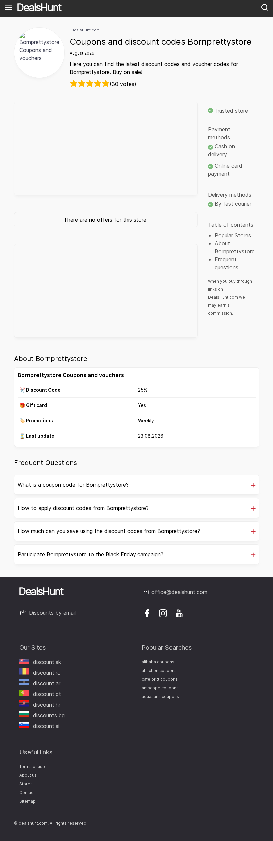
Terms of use (32, 766)
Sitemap (27, 801)
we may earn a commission (226, 305)
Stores (26, 783)
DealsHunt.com (85, 30)
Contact (27, 792)
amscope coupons (160, 687)
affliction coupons (159, 670)
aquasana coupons (160, 696)
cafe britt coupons (160, 679)
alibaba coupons (158, 661)
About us (28, 775)
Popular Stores (233, 235)
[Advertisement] (106, 148)
